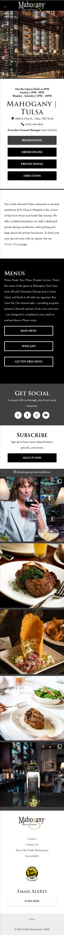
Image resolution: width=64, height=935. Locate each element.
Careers (32, 839)
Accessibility (32, 856)
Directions (32, 176)
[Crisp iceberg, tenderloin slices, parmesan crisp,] (32, 642)
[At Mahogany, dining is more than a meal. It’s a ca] (32, 708)
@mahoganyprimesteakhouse (33, 472)
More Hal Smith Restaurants (32, 850)
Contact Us (32, 844)
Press (32, 919)
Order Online (32, 152)
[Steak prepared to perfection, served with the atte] (32, 575)
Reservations (32, 140)
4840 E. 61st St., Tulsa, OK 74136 (33, 119)
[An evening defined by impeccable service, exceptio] (32, 509)
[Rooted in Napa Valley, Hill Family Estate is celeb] (32, 774)
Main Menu (28, 331)
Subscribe (32, 901)
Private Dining (32, 164)
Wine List (29, 346)
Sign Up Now (32, 458)
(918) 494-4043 (34, 124)
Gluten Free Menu (29, 362)
